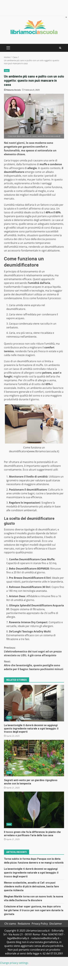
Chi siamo (10, 923)
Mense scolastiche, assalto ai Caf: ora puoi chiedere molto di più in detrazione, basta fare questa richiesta (31, 886)
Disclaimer (55, 923)
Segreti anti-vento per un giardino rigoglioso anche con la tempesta (34, 758)
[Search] (60, 48)
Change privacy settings (14, 963)
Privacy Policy (40, 923)
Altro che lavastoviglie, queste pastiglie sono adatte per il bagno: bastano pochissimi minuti (33, 665)
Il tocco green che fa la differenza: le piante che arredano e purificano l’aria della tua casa (34, 810)
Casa (7, 70)
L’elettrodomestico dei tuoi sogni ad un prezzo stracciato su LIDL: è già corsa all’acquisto (33, 651)
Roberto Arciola (13, 89)
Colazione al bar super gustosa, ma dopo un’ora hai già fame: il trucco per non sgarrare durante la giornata (33, 910)
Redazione (24, 923)
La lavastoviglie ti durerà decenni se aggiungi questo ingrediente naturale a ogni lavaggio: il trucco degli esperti (34, 703)
